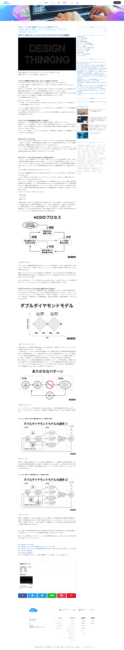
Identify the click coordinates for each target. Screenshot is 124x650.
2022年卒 (101, 153)
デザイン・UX (54, 27)
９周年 (79, 173)
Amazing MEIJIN (102, 158)
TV (100, 168)
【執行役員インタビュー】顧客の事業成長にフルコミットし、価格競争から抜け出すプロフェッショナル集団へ (91, 80)
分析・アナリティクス (33, 31)
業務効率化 (21, 29)
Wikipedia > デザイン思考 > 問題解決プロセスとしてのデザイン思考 (38, 546)
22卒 (98, 148)
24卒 (79, 150)
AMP (96, 163)
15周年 (87, 148)
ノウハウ (27, 27)
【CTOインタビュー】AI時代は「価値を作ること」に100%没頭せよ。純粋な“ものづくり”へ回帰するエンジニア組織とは (91, 69)
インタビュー (80, 55)
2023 (79, 155)
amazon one (89, 163)
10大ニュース (80, 148)
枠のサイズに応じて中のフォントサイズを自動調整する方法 (97, 110)
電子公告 (72, 647)
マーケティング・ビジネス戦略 (43, 27)
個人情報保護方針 (48, 647)
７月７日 (94, 171)
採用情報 (79, 37)
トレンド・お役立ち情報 (82, 54)
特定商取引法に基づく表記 (39, 647)
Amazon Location (81, 163)
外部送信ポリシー (78, 647)
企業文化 (79, 52)
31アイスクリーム (86, 150)
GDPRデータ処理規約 (56, 647)
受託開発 (33, 29)
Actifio (96, 155)
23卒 (102, 148)
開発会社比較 (86, 171)
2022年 (95, 153)
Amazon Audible (81, 160)
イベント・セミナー (81, 51)
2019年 (103, 150)
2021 (84, 153)
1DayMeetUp (80, 145)
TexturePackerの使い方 (94, 133)
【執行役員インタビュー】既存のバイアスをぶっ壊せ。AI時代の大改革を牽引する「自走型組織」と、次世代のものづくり (92, 72)
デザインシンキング (62, 29)
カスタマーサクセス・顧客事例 (84, 47)
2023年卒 (90, 155)
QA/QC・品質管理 (22, 31)
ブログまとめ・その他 (82, 49)
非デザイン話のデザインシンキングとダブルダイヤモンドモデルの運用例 (26, 587)
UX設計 (27, 29)
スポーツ (79, 171)
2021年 (89, 153)
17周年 (92, 148)
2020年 (79, 153)
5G (104, 145)
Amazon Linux (98, 160)
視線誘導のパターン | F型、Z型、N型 (98, 102)
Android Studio (94, 168)
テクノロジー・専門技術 (82, 43)
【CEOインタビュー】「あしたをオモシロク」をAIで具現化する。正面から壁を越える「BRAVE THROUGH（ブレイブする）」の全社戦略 (92, 90)
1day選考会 (88, 145)
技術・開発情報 (32, 27)
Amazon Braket (90, 160)
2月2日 (94, 145)
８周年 (99, 171)
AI (88, 158)
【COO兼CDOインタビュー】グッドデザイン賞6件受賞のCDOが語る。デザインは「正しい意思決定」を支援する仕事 (92, 86)
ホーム (24, 22)
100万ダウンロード (96, 150)
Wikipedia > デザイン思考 (27, 544)
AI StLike (94, 158)
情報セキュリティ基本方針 (65, 647)
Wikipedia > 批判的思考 (26, 552)
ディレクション (40, 29)
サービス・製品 (80, 38)
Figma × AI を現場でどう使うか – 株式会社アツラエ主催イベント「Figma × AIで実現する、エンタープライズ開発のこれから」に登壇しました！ (92, 76)
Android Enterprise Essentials (83, 168)
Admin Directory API (82, 158)
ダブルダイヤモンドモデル (51, 29)
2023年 (84, 155)
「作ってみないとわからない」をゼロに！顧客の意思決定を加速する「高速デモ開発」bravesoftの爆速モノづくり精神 (91, 66)
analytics (101, 163)
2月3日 (99, 145)
